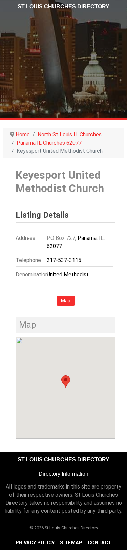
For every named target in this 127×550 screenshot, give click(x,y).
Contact (99, 543)
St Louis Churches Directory (63, 6)
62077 (54, 246)
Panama (87, 238)
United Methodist (68, 274)
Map (65, 300)
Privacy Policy (35, 543)
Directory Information (63, 474)
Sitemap (71, 543)
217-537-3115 (64, 260)
